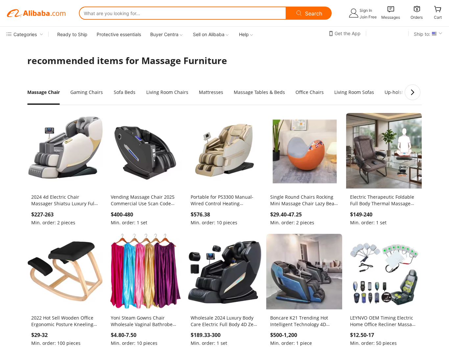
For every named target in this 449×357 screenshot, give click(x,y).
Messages (390, 17)
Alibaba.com (36, 13)
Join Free (368, 16)
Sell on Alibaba (209, 34)
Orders (417, 17)
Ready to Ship (72, 34)
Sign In (366, 10)
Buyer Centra (164, 34)
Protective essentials (119, 34)
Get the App (348, 33)
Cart (438, 17)
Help (244, 34)
